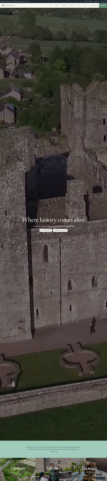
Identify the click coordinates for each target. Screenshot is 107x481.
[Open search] (105, 1)
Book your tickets (46, 230)
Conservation (94, 5)
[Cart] (103, 1)
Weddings (71, 5)
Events (79, 5)
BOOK (103, 5)
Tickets (56, 5)
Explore (63, 5)
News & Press (88, 1)
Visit (50, 5)
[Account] (101, 1)
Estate (85, 5)
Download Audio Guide (60, 230)
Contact (96, 1)
